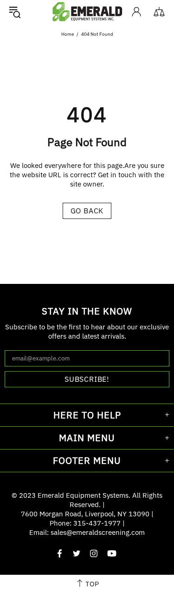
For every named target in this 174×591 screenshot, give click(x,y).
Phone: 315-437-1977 (85, 523)
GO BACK (87, 210)
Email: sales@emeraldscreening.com (87, 532)
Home (67, 34)
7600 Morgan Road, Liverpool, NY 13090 (85, 513)
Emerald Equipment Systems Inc (87, 11)
